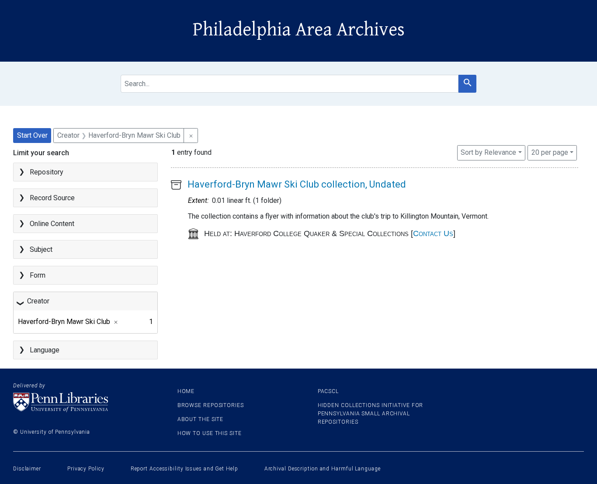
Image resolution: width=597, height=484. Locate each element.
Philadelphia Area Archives (299, 30)
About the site (200, 419)
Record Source (52, 198)
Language (44, 350)
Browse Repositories (210, 405)
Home (186, 391)
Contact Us (433, 233)
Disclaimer (27, 469)
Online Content (52, 223)
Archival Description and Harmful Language (322, 469)
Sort (488, 152)
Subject (41, 249)
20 (549, 152)
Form (37, 275)
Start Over (32, 135)
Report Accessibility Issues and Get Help (184, 469)
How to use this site (209, 433)
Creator (38, 301)
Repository (46, 172)
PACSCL (328, 391)
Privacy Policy (85, 469)
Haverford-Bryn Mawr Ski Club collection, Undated (296, 184)
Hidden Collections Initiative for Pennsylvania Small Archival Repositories (370, 413)
